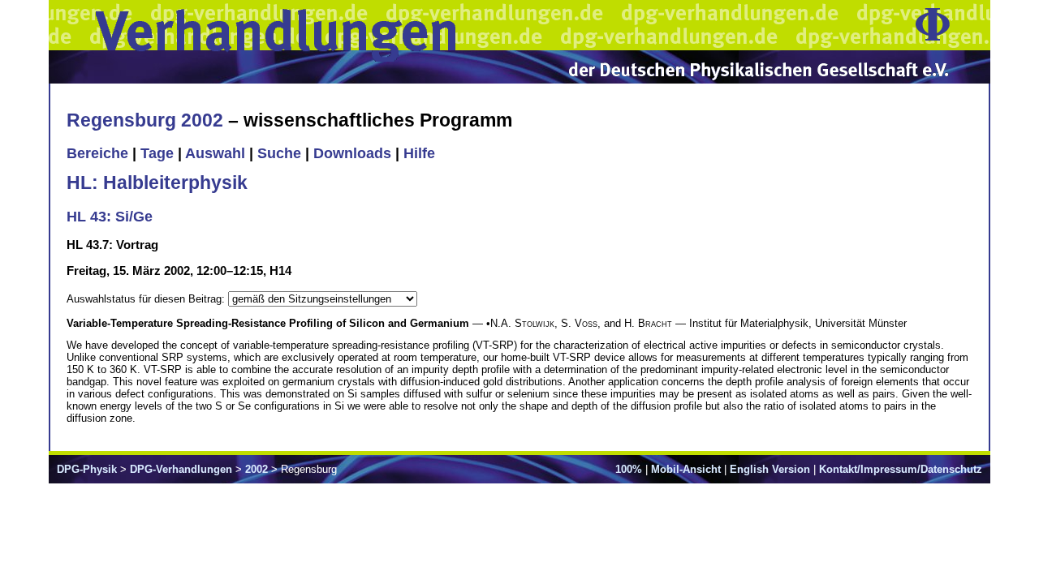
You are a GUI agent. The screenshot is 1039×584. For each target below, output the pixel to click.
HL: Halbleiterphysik (157, 182)
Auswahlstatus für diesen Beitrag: (147, 299)
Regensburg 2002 (145, 120)
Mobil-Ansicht (686, 469)
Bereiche (97, 153)
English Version (770, 469)
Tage (157, 153)
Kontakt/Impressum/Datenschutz (900, 469)
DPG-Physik (87, 469)
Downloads (352, 153)
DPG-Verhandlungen (181, 469)
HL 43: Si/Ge (110, 216)
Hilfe (419, 153)
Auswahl (215, 153)
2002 (256, 469)
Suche (279, 153)
